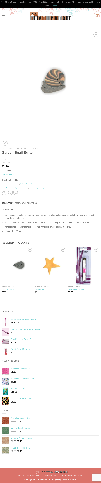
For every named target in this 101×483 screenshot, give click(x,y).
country (14, 188)
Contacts (58, 476)
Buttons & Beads (32, 148)
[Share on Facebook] (4, 193)
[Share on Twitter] (9, 193)
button (8, 188)
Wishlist (39, 476)
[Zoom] (5, 143)
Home (4, 148)
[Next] (99, 272)
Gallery (48, 476)
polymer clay (39, 188)
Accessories (15, 148)
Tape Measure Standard (77, 289)
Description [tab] (7, 203)
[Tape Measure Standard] (83, 266)
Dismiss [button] (53, 5)
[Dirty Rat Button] (17, 266)
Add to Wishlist (8, 174)
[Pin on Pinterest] (17, 193)
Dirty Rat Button (8, 289)
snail (46, 188)
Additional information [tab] (26, 203)
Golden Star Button (42, 289)
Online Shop (28, 476)
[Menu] (3, 16)
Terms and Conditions (74, 476)
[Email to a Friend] (13, 193)
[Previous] (2, 272)
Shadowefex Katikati (69, 480)
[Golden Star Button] (50, 266)
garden (31, 188)
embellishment (23, 188)
